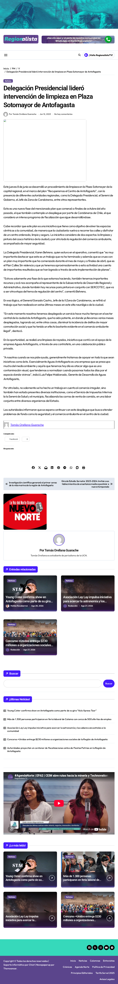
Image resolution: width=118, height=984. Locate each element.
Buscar (13, 673)
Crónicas (67, 966)
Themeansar (10, 968)
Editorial (69, 857)
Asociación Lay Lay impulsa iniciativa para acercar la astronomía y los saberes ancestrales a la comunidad (87, 601)
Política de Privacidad (103, 966)
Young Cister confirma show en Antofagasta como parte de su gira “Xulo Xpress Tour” (28, 601)
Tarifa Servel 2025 (105, 972)
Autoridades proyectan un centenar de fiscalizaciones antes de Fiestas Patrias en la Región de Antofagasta (56, 749)
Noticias (8, 81)
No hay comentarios (63, 114)
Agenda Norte (82, 966)
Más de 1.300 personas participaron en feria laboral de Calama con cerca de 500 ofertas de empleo (59, 719)
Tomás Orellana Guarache (27, 425)
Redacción (73, 605)
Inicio (73, 960)
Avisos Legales (107, 979)
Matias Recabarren (19, 605)
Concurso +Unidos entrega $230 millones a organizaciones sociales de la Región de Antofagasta (28, 645)
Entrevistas (109, 960)
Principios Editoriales (82, 972)
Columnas (95, 960)
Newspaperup (43, 964)
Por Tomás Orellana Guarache (22, 114)
